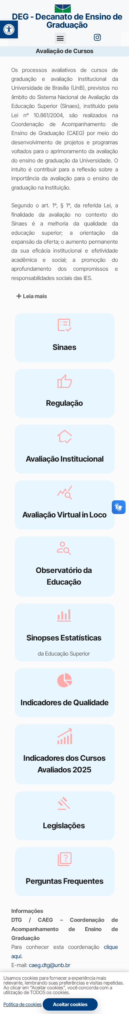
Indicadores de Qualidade (65, 702)
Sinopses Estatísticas (63, 637)
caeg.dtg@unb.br (49, 965)
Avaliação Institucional (65, 458)
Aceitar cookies (70, 1004)
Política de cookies (22, 1004)
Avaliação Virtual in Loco (64, 514)
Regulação (64, 402)
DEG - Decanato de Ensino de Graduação (67, 21)
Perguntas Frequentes (65, 880)
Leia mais (35, 296)
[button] (9, 29)
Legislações (64, 825)
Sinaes (64, 347)
